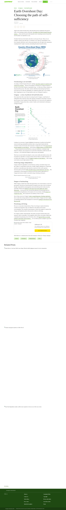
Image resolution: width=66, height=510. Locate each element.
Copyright (45, 496)
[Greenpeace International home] (8, 2)
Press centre (26, 501)
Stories (15, 8)
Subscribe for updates (28, 504)
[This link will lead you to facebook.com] (9, 496)
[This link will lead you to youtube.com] (19, 496)
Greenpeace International (11, 490)
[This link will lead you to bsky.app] (13, 496)
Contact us (26, 496)
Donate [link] (45, 1)
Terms (44, 504)
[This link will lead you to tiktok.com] (11, 496)
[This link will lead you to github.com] (23, 496)
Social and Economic (28, 8)
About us (40, 1)
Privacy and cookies (47, 499)
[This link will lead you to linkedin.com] (17, 496)
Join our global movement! (42, 230)
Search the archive (47, 501)
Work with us (26, 499)
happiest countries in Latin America (37, 158)
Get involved (28, 1)
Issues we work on (21, 1)
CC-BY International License (40, 508)
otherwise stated (20, 508)
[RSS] (21, 496)
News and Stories (34, 1)
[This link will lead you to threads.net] (7, 496)
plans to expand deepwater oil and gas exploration (39, 196)
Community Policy (46, 494)
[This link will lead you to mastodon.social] (15, 496)
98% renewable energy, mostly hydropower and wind (37, 169)
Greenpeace (20, 8)
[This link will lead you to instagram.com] (4, 496)
